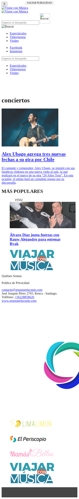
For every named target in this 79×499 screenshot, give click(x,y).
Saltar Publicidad (39, 2)
